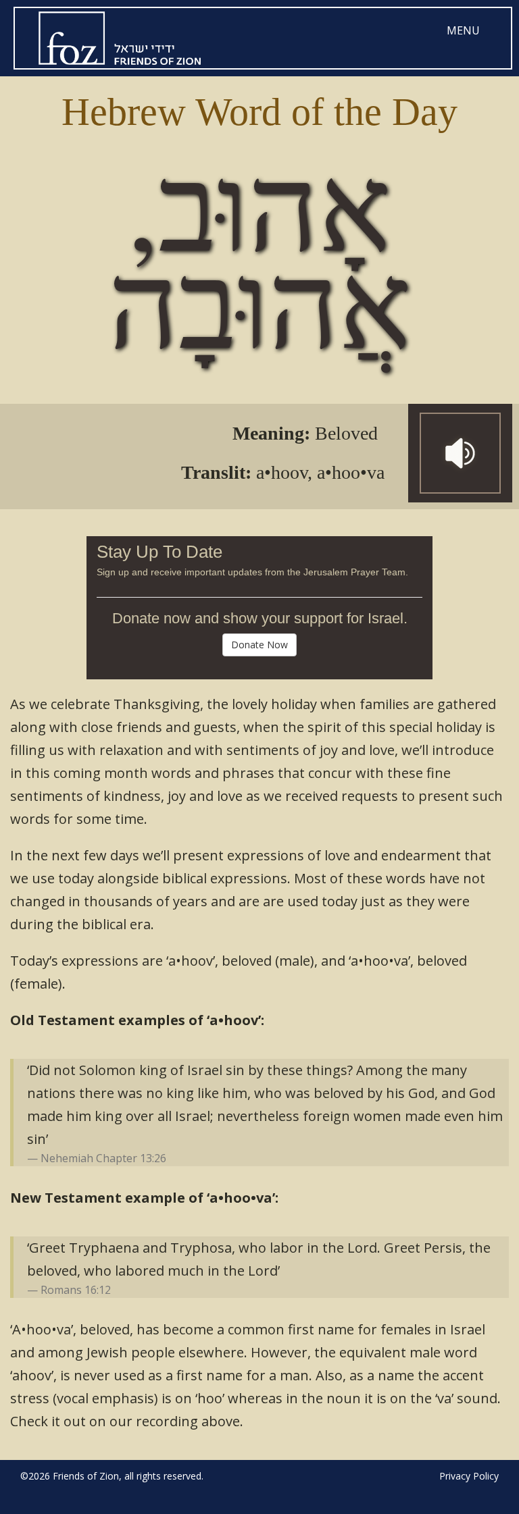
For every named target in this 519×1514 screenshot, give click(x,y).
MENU (463, 30)
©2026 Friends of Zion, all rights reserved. (111, 1475)
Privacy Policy (469, 1475)
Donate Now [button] (259, 644)
